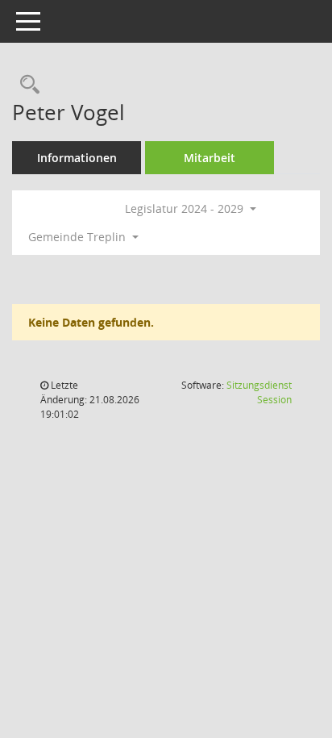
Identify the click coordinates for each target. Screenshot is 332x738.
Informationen (77, 157)
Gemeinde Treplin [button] (78, 236)
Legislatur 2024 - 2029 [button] (186, 208)
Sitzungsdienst (259, 392)
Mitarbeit (209, 157)
